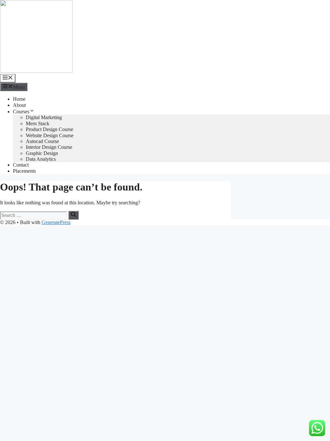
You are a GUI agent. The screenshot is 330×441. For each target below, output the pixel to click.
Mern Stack (37, 123)
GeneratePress (56, 222)
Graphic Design (42, 153)
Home (19, 99)
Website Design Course (49, 135)
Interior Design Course (49, 147)
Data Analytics (41, 159)
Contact (21, 165)
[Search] (73, 215)
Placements (24, 171)
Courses (21, 111)
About (19, 105)
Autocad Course (42, 141)
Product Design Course (49, 129)
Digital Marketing (44, 117)
